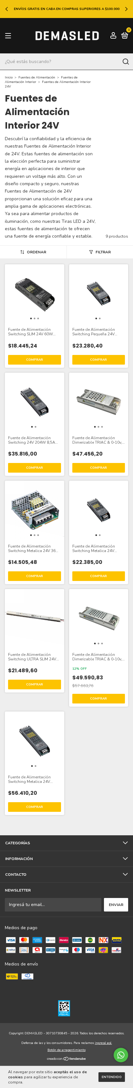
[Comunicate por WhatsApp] (121, 1055)
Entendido (112, 1077)
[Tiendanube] (66, 1059)
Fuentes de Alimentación (36, 77)
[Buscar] (125, 62)
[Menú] (9, 36)
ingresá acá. (103, 1043)
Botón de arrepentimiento (66, 1050)
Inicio (9, 77)
